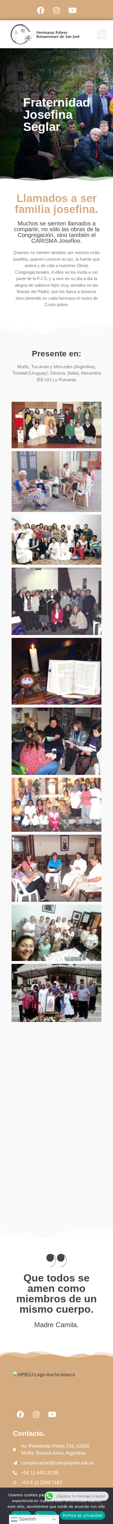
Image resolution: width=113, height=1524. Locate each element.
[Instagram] (56, 10)
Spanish (27, 1518)
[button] (102, 34)
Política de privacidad (83, 1515)
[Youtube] (72, 10)
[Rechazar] (104, 1505)
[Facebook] (40, 10)
